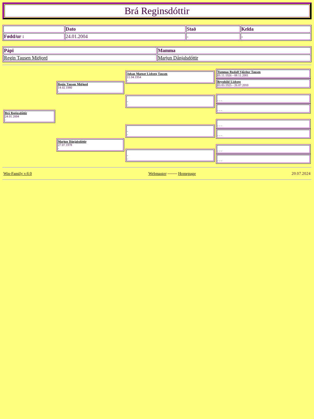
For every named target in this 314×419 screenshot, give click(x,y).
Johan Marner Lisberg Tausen (147, 73)
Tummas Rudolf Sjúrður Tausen (239, 72)
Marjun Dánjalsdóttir (178, 57)
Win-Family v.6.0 (17, 173)
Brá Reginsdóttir (16, 113)
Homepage (187, 173)
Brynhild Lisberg (229, 81)
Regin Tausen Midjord (26, 57)
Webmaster (157, 173)
